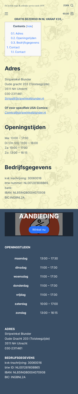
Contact (13, 47)
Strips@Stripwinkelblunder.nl (24, 98)
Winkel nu (39, 229)
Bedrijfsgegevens (25, 42)
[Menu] (6, 13)
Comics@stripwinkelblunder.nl (25, 112)
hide (29, 26)
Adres (17, 33)
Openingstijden (23, 38)
